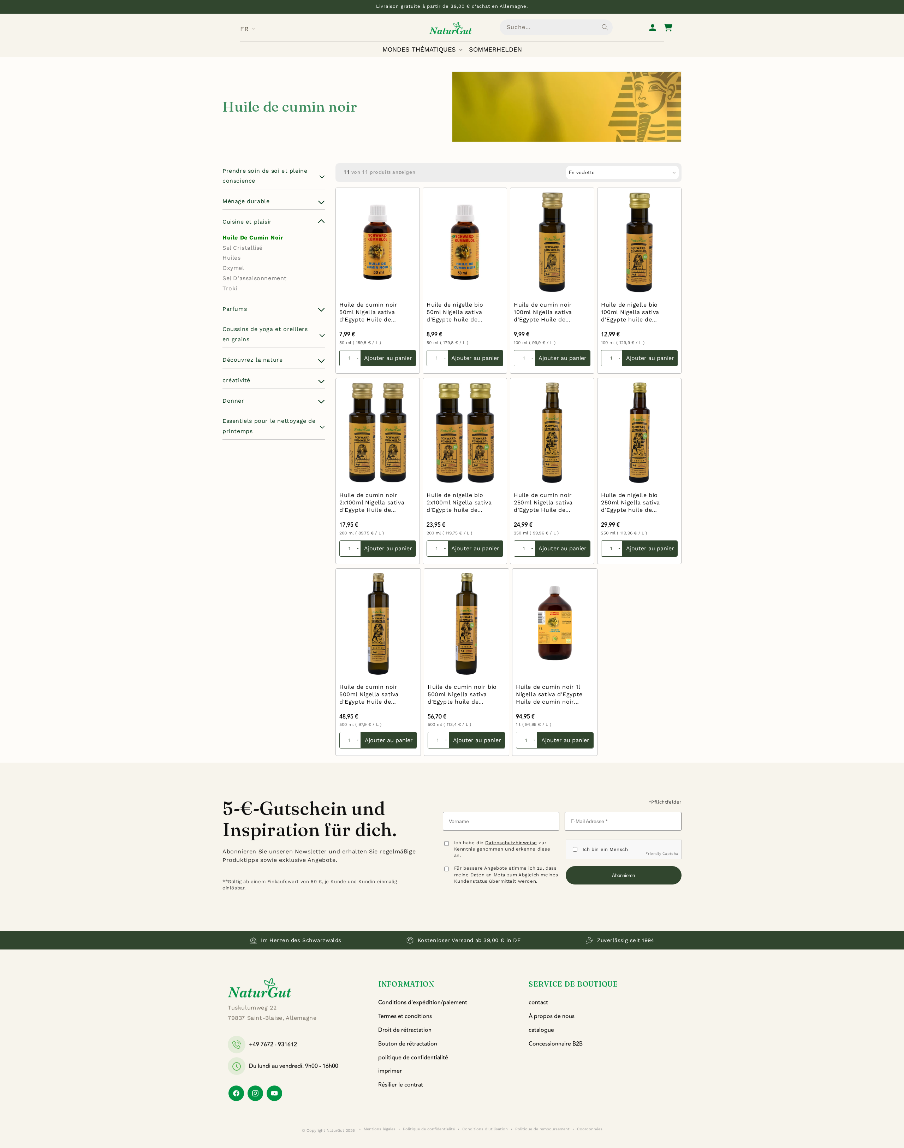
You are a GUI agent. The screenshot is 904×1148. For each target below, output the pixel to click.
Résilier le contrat (400, 1085)
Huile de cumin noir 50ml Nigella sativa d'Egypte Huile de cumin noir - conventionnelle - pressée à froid (368, 312)
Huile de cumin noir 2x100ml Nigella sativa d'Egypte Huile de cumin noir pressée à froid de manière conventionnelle (371, 503)
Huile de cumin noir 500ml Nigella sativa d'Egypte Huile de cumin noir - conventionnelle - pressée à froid (369, 694)
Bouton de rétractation (407, 1044)
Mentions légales (380, 1129)
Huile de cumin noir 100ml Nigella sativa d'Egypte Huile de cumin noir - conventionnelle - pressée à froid (543, 312)
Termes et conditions (405, 1016)
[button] (423, 49)
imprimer (390, 1071)
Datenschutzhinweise (511, 842)
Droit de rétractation (405, 1030)
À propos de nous (552, 1016)
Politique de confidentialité (429, 1129)
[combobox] (556, 27)
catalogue (541, 1030)
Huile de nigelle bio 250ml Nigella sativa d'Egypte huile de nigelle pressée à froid (634, 503)
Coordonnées (589, 1129)
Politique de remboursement (542, 1129)
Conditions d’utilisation (485, 1129)
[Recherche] (605, 27)
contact (538, 1002)
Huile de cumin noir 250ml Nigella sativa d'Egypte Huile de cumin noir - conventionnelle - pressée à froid (543, 503)
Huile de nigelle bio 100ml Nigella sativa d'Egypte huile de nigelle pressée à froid (634, 312)
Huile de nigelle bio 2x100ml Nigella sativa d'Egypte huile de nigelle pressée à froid (459, 503)
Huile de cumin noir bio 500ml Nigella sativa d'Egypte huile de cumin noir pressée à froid (462, 694)
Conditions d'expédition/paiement (422, 1002)
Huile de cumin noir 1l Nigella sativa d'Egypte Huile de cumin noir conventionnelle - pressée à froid (549, 694)
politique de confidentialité (413, 1057)
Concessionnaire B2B (556, 1044)
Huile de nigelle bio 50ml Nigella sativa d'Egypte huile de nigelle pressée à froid (459, 312)
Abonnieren (623, 875)
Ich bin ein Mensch (605, 849)
